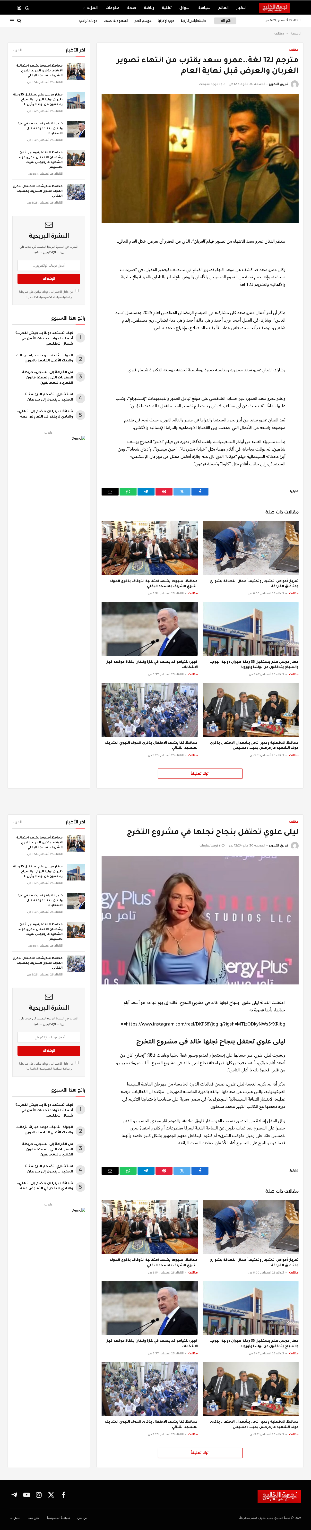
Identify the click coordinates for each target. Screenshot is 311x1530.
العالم (223, 8)
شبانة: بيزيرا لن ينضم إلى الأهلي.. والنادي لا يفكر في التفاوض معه (45, 414)
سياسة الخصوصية (50, 297)
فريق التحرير (278, 84)
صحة (131, 8)
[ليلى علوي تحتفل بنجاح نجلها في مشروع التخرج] (200, 920)
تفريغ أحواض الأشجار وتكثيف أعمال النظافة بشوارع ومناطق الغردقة (254, 584)
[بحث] (19, 20)
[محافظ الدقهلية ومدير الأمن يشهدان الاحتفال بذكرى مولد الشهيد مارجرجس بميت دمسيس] (251, 710)
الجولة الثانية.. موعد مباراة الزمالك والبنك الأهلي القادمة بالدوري (44, 358)
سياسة (204, 8)
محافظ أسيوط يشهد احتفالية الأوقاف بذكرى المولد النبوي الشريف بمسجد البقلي (154, 584)
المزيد (92, 8)
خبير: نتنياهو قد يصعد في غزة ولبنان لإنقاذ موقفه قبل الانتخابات (151, 665)
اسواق (184, 8)
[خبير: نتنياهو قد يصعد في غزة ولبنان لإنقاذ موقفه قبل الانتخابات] (150, 629)
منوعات (112, 8)
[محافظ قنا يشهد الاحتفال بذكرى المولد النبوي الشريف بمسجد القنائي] (150, 710)
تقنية (167, 8)
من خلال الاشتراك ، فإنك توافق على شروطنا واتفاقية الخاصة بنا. (46, 294)
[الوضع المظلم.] (27, 8)
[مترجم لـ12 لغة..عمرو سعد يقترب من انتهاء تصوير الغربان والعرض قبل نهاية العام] (200, 158)
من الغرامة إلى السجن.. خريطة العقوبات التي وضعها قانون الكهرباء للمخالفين (47, 378)
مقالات (294, 49)
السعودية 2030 (116, 21)
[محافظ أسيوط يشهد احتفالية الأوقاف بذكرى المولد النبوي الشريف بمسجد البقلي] (150, 548)
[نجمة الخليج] (280, 8)
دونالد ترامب (88, 21)
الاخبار (241, 8)
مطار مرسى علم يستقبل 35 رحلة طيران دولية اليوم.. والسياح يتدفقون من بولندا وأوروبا (254, 665)
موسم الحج (143, 21)
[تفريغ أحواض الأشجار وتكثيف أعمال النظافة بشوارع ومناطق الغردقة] (251, 548)
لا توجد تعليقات (209, 84)
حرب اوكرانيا (166, 21)
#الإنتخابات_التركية (193, 21)
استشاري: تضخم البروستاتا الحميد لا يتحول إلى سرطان (49, 397)
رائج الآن (225, 20)
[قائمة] (12, 20)
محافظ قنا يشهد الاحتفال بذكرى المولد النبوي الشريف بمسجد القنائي (151, 746)
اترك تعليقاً (200, 774)
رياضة (149, 8)
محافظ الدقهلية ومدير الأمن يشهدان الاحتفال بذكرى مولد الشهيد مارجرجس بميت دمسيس (254, 746)
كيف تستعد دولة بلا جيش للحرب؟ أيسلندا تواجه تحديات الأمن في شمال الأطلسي (44, 339)
